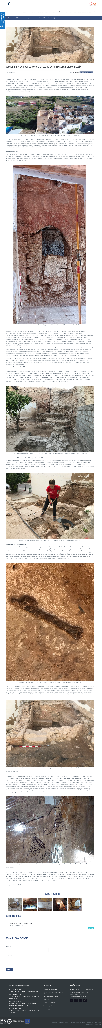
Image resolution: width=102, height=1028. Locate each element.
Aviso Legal (98, 1024)
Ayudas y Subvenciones (50, 1002)
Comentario (9, 955)
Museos (47, 12)
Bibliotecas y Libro (84, 12)
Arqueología (83, 72)
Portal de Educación (87, 1022)
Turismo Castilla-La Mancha (51, 996)
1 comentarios (75, 72)
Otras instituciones (76, 1022)
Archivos (73, 12)
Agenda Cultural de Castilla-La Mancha (53, 993)
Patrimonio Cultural (36, 12)
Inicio (5, 18)
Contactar (54, 1022)
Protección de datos (63, 1022)
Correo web (98, 1022)
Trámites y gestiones (49, 1006)
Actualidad (23, 12)
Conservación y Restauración (51, 989)
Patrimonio (90, 72)
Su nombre (9, 946)
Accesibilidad (89, 1024)
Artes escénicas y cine (60, 12)
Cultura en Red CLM (13, 18)
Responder (90, 928)
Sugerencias (47, 1009)
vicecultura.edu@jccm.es (79, 996)
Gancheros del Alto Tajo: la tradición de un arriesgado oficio (24, 991)
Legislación (46, 999)
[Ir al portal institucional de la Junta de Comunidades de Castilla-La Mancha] (9, 4)
